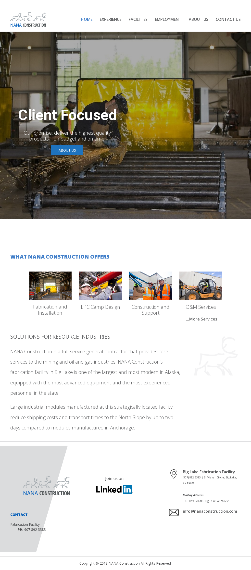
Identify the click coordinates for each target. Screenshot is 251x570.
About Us (198, 19)
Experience (110, 19)
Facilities (138, 19)
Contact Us (228, 19)
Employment (168, 19)
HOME (86, 19)
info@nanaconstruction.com (210, 511)
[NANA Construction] (28, 19)
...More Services (201, 319)
